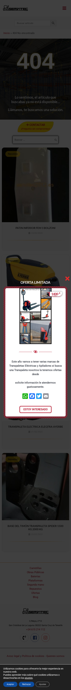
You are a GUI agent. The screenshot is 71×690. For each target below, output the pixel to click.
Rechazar (26, 684)
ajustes (29, 678)
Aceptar (10, 684)
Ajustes (42, 684)
